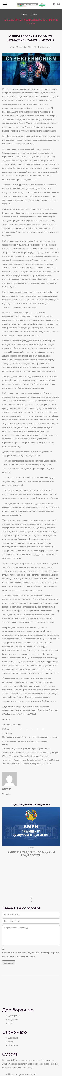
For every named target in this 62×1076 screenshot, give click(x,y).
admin (12, 47)
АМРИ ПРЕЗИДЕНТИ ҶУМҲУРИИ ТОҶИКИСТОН (31, 854)
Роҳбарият (13, 1019)
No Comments (44, 47)
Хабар (34, 14)
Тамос (11, 1023)
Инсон (11, 1041)
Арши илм (13, 1037)
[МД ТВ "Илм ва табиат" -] (31, 4)
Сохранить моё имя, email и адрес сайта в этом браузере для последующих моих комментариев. (30, 954)
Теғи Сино (13, 1045)
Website (6, 794)
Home (24, 14)
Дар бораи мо (14, 1015)
